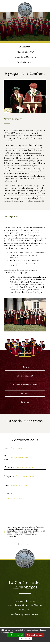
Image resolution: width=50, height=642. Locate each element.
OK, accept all (16, 635)
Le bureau (25, 367)
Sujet (6, 485)
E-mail (6, 457)
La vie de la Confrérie (25, 57)
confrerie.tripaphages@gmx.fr (25, 614)
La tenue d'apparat (25, 376)
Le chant (25, 393)
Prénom (8, 466)
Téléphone (9, 476)
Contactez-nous (25, 62)
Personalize (25, 638)
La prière (25, 402)
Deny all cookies (35, 635)
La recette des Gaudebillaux (25, 384)
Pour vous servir (25, 52)
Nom (6, 448)
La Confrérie (25, 47)
